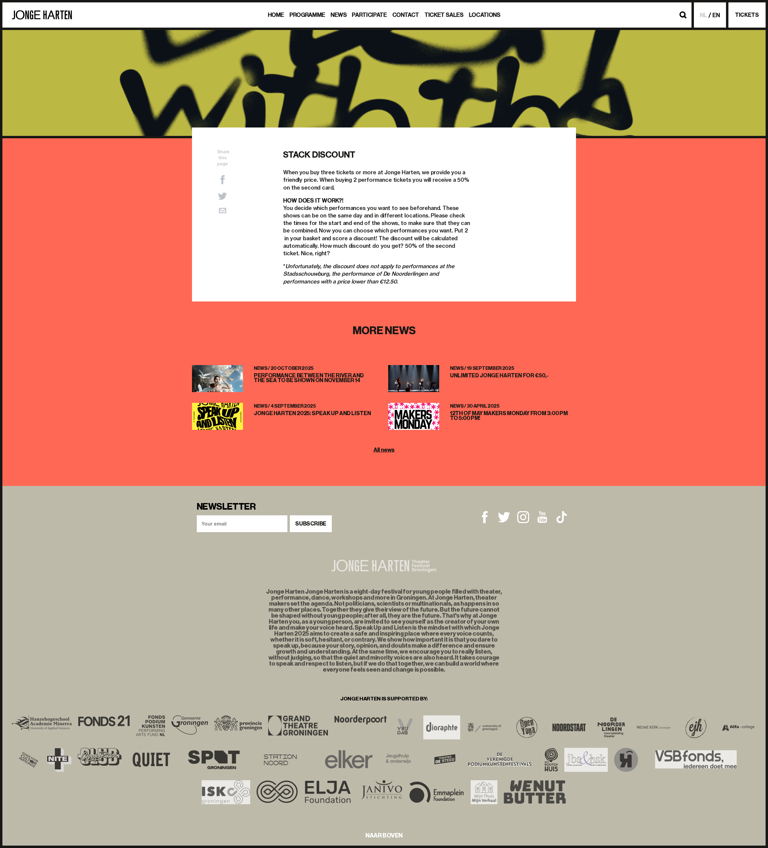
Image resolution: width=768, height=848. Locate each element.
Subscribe (310, 523)
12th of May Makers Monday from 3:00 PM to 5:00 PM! (509, 415)
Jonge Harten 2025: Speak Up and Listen (312, 413)
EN (716, 15)
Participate (369, 14)
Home (276, 14)
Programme (307, 14)
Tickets (747, 15)
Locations (484, 14)
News (339, 14)
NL (703, 15)
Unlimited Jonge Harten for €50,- (499, 375)
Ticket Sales (444, 14)
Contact (405, 14)
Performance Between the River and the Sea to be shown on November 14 (309, 378)
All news (384, 449)
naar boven (384, 835)
